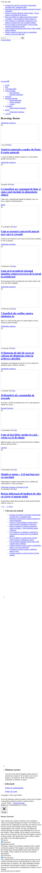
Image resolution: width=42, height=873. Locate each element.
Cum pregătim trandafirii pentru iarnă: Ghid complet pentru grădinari (24, 542)
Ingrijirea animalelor (16, 95)
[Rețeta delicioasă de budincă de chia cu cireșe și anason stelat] (22, 487)
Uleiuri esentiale (14, 102)
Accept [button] (3, 803)
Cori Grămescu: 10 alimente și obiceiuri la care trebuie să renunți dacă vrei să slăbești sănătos (21, 22)
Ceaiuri (11, 104)
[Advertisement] (21, 60)
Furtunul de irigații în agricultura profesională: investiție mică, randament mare (20, 6)
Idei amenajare (14, 93)
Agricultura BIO (10, 89)
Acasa (7, 85)
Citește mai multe (19, 803)
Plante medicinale (15, 100)
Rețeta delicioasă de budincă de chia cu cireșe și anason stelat (21, 495)
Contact (7, 114)
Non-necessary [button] (6, 855)
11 (8, 506)
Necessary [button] (4, 840)
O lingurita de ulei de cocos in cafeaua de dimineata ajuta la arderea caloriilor (17, 355)
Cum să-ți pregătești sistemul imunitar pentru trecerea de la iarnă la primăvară (21, 273)
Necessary (6, 842)
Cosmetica (8, 106)
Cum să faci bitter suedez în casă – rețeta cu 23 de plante (20, 436)
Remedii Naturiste (11, 98)
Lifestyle (8, 96)
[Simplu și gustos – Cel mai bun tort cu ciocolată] (20, 468)
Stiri (6, 87)
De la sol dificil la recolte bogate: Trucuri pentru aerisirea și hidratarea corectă (21, 25)
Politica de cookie (11, 791)
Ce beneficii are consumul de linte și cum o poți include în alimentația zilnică (21, 192)
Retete (7, 110)
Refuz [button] (9, 803)
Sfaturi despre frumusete (17, 108)
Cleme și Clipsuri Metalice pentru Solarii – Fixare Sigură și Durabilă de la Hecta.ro (22, 14)
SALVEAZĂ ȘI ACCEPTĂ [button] (10, 871)
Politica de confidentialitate (14, 788)
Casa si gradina (10, 91)
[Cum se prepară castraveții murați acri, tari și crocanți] (20, 225)
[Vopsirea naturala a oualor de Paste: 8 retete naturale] (20, 143)
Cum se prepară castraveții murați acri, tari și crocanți (20, 233)
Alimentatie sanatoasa (16, 112)
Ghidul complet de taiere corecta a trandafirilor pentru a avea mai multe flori (21, 33)
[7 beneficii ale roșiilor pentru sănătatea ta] (20, 307)
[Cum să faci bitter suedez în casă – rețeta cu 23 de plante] (20, 428)
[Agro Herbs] (6, 40)
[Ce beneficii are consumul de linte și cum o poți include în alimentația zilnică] (20, 182)
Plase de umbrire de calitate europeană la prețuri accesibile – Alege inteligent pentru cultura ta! (21, 18)
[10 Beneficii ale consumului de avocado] (20, 389)
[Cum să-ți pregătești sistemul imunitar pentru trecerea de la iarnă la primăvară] (20, 264)
